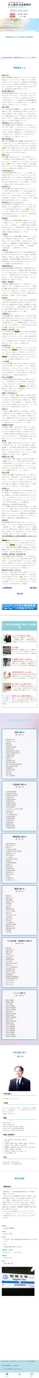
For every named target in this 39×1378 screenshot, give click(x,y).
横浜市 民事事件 (10, 1032)
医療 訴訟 (8, 953)
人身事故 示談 (10, 797)
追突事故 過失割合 (11, 803)
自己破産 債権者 (10, 870)
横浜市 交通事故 (10, 1034)
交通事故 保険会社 (11, 799)
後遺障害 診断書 (10, 826)
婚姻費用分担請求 (7, 425)
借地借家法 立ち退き (12, 963)
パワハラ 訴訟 (10, 955)
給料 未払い (9, 965)
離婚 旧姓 (8, 913)
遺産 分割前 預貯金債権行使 (14, 764)
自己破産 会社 (10, 878)
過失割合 (5, 298)
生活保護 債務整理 (11, 862)
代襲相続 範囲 (10, 756)
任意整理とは (6, 313)
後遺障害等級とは (7, 266)
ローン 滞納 (9, 857)
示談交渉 (5, 250)
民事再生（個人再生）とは (10, 329)
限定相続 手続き (10, 739)
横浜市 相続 (9, 1019)
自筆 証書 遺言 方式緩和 (12, 751)
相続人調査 (5, 107)
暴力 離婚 (8, 920)
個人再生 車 (9, 866)
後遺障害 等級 (10, 824)
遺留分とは (5, 155)
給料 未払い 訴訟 (10, 973)
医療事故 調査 (10, 959)
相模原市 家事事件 (11, 1036)
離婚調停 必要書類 (11, 924)
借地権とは (5, 488)
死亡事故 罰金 (10, 820)
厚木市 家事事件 (10, 1025)
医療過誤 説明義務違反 (12, 976)
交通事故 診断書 (10, 816)
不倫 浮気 (8, 905)
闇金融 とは (9, 864)
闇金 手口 (8, 847)
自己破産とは (6, 345)
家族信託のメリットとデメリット (13, 202)
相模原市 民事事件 (11, 1009)
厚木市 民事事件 (10, 1006)
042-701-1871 (21, 10)
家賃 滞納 (8, 948)
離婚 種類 (8, 903)
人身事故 (5, 234)
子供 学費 (8, 932)
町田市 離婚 (9, 1004)
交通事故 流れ (10, 822)
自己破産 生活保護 (11, 849)
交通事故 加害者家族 (12, 795)
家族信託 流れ (10, 749)
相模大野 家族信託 (11, 1021)
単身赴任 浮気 (10, 901)
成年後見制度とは (7, 170)
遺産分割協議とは (7, 139)
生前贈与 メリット (11, 741)
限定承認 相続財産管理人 (13, 753)
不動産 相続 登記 (10, 762)
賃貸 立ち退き (10, 950)
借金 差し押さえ (10, 845)
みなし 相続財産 (10, 775)
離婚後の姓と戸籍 (7, 456)
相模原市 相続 (10, 1023)
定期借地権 (9, 974)
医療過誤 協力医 (10, 969)
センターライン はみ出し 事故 (14, 808)
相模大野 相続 (10, 1015)
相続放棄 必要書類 (11, 747)
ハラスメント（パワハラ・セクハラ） (14, 504)
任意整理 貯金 (10, 868)
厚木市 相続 (9, 1011)
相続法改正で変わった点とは (11, 570)
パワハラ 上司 (10, 982)
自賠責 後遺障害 (10, 807)
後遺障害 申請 (10, 801)
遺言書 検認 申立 (10, 760)
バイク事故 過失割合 (12, 814)
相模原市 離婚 (10, 1002)
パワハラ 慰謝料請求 (12, 967)
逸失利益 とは (10, 810)
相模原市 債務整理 (11, 1017)
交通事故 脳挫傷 (10, 818)
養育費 (4, 441)
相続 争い (8, 758)
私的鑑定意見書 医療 (12, 978)
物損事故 (5, 218)
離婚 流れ (8, 907)
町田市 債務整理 (10, 1027)
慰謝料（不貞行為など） (10, 393)
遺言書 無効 (9, 745)
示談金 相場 (9, 812)
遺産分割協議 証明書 (12, 766)
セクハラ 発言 (10, 980)
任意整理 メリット (11, 853)
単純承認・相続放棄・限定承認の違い (14, 554)
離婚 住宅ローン (10, 926)
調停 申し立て (10, 897)
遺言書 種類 (9, 768)
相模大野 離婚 (10, 1000)
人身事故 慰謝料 (10, 828)
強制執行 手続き (10, 971)
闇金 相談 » (33, 588)
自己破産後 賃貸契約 (12, 859)
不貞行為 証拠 (10, 922)
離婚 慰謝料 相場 (10, 928)
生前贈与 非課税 (10, 754)
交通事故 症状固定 (11, 805)
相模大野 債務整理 (11, 1007)
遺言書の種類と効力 (8, 91)
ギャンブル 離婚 (10, 911)
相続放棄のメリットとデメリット (13, 123)
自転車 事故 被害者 (11, 793)
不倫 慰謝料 (9, 917)
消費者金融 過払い (11, 843)
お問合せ (16, 1365)
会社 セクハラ (10, 984)
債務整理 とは (10, 872)
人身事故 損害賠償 (11, 791)
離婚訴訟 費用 (10, 909)
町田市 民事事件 (10, 1028)
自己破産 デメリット (12, 880)
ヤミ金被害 (5, 361)
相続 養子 (8, 743)
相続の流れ (5, 75)
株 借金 (8, 876)
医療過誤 (5, 520)
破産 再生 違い (10, 855)
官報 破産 (8, 861)
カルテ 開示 (9, 961)
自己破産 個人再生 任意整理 (14, 851)
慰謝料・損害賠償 (7, 282)
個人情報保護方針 (7, 1365)
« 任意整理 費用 (7, 588)
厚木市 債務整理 (10, 1030)
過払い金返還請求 (7, 377)
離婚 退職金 (9, 899)
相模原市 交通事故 (11, 1013)
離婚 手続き (9, 918)
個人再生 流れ (10, 874)
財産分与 (5, 409)
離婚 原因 (8, 896)
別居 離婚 (8, 930)
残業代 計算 (9, 952)
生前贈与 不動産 (10, 770)
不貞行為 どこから (11, 915)
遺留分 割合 (9, 773)
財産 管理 (8, 772)
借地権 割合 (9, 957)
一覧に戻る (19, 593)
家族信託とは (6, 186)
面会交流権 (5, 472)
